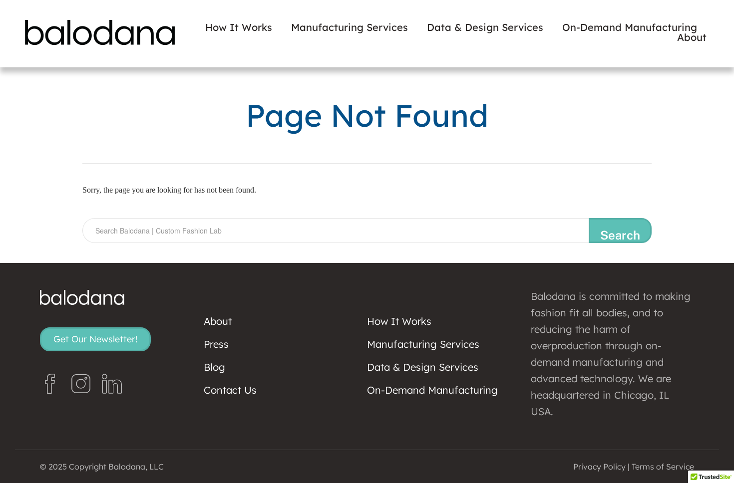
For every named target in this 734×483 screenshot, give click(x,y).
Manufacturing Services (349, 27)
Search (620, 235)
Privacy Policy (599, 467)
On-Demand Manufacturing (629, 27)
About (692, 37)
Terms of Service (663, 467)
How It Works (238, 27)
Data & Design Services (485, 27)
